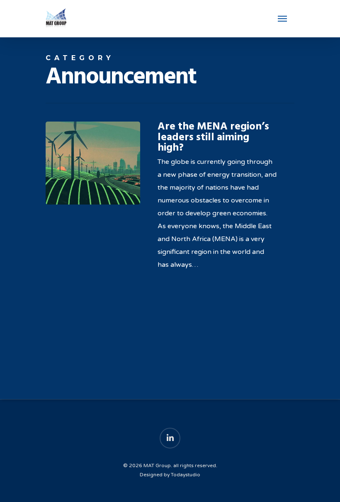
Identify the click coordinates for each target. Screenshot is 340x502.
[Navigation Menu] (282, 18)
